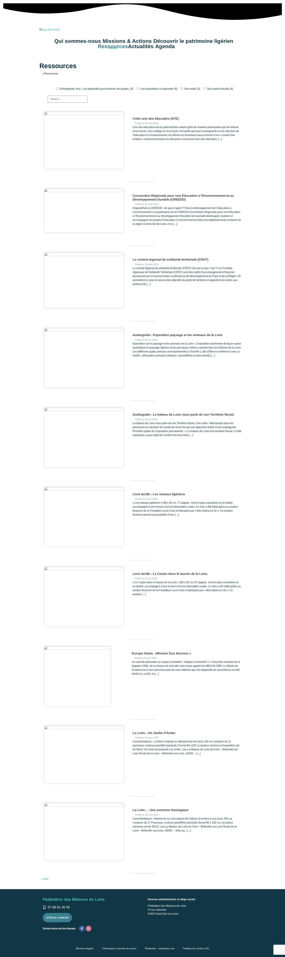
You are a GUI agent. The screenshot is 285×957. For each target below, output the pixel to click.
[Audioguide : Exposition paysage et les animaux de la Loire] (84, 330)
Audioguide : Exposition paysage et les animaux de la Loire (177, 335)
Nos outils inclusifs (220, 89)
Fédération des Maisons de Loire (74, 899)
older (44, 878)
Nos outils (192, 89)
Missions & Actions (127, 41)
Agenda (165, 46)
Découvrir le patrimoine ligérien (193, 41)
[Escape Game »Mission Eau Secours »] (77, 648)
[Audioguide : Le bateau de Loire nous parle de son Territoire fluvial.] (84, 410)
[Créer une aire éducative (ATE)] (84, 114)
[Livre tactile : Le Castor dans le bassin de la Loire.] (84, 569)
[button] (78, 41)
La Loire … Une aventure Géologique (161, 810)
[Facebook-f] (82, 929)
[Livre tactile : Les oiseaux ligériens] (84, 489)
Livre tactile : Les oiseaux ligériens (159, 494)
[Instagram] (89, 929)
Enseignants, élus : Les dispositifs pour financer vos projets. (96, 89)
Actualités (141, 46)
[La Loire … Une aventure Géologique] (84, 805)
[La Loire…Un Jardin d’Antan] (84, 728)
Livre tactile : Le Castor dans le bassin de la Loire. (170, 573)
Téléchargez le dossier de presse (119, 948)
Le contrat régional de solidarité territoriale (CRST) (170, 259)
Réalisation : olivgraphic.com (160, 948)
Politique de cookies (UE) (196, 948)
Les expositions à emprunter (158, 89)
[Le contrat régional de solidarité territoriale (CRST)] (84, 255)
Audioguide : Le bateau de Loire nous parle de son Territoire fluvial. (183, 414)
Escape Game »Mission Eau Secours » (161, 653)
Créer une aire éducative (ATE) (156, 118)
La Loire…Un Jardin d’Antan (154, 733)
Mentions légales (85, 948)
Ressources (113, 46)
